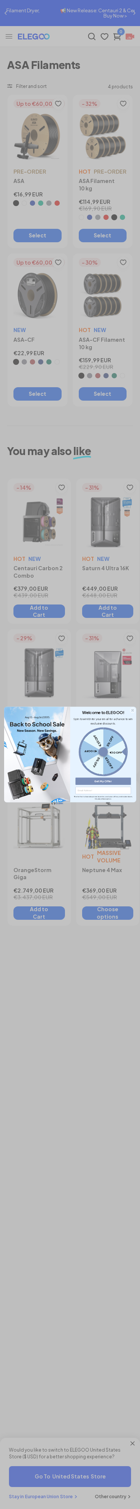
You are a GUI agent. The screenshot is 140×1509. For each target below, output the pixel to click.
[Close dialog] (132, 710)
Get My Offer (103, 781)
